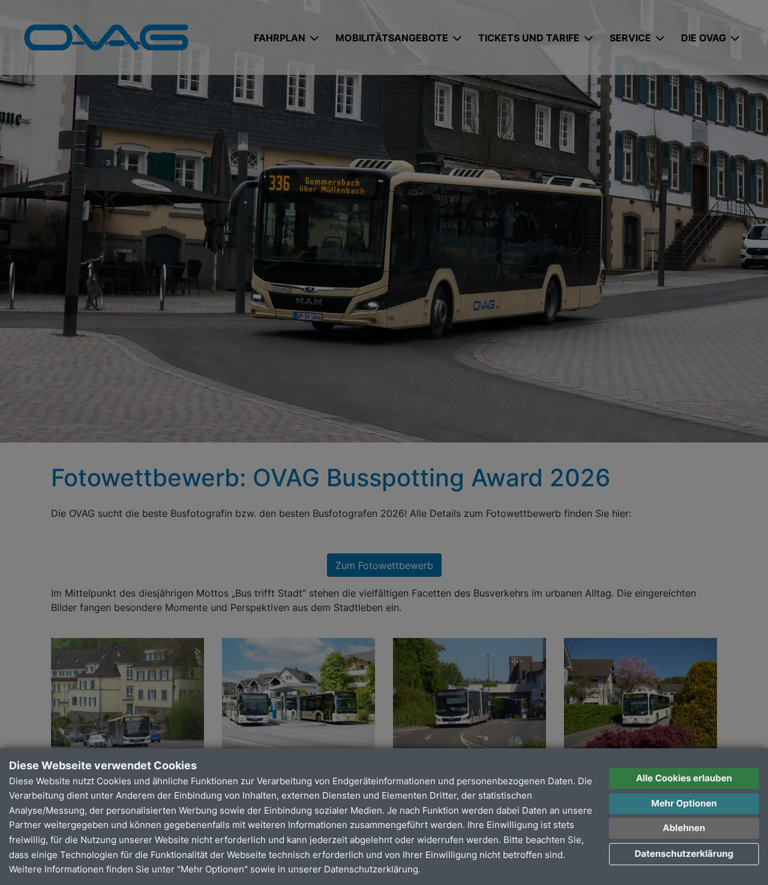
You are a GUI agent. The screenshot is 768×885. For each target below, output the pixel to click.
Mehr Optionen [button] (684, 803)
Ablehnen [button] (684, 827)
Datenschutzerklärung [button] (684, 853)
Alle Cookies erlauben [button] (684, 778)
